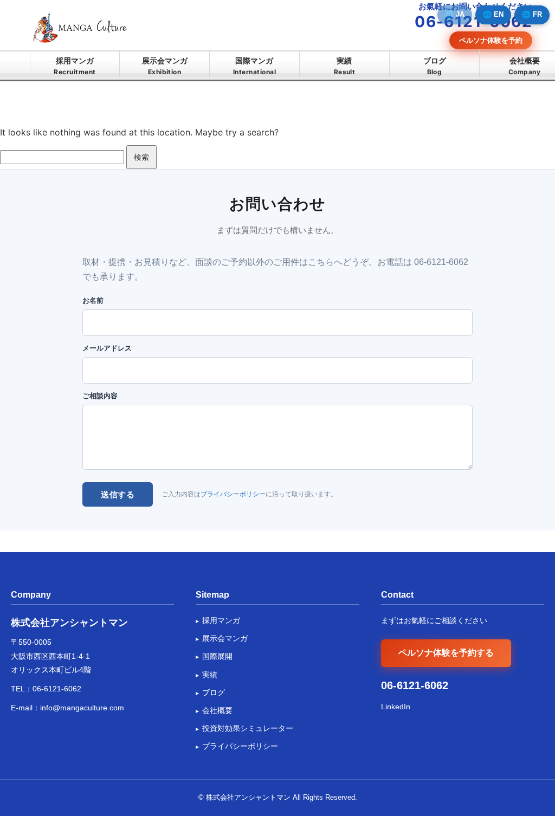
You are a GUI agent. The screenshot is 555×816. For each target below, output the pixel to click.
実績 (345, 66)
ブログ (434, 66)
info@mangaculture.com (82, 707)
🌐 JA (454, 14)
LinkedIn (395, 706)
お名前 (93, 300)
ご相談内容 (100, 396)
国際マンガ (254, 66)
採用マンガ (74, 66)
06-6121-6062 (57, 688)
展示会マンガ (165, 66)
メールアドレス (107, 348)
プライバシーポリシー (233, 494)
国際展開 (217, 656)
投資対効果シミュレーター (247, 728)
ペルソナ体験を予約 (490, 40)
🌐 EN (493, 14)
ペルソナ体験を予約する (446, 652)
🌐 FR (532, 14)
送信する (117, 494)
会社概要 (524, 66)
